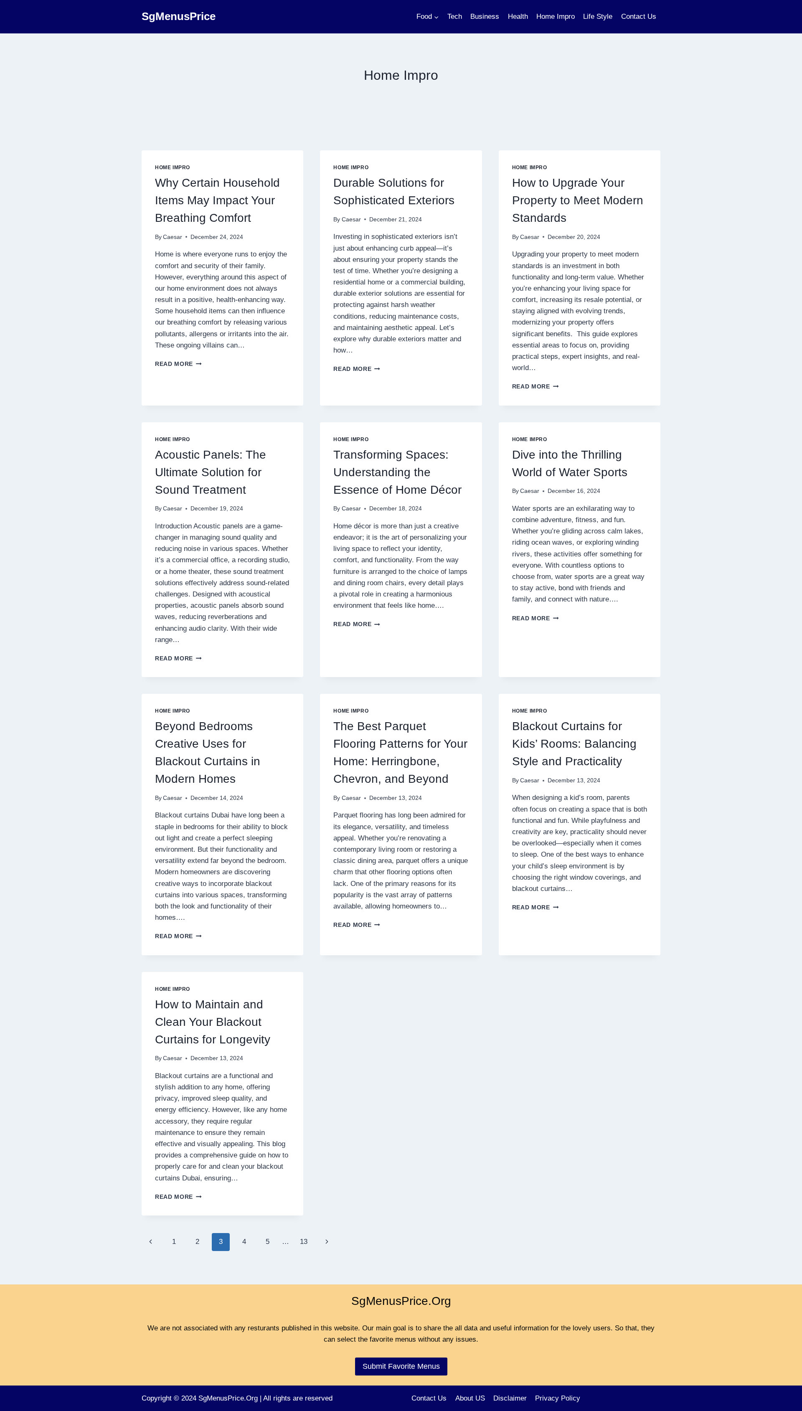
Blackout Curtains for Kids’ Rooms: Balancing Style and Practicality (574, 744)
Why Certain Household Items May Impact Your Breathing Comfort (217, 200)
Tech (454, 16)
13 (303, 1242)
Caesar (172, 237)
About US (470, 1398)
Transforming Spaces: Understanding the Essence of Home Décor (397, 472)
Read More (178, 364)
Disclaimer (510, 1398)
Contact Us (638, 16)
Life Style (597, 16)
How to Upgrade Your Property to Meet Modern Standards (577, 200)
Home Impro (555, 16)
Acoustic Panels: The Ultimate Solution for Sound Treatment (210, 472)
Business (484, 16)
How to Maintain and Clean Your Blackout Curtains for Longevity (212, 1022)
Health (518, 16)
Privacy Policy (557, 1398)
